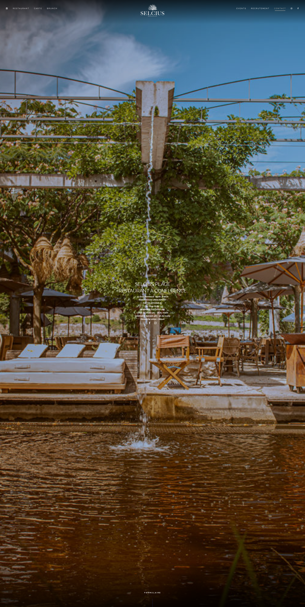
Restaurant (21, 8)
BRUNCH (52, 8)
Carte (38, 8)
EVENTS (241, 8)
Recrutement (260, 8)
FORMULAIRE (152, 593)
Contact (280, 8)
